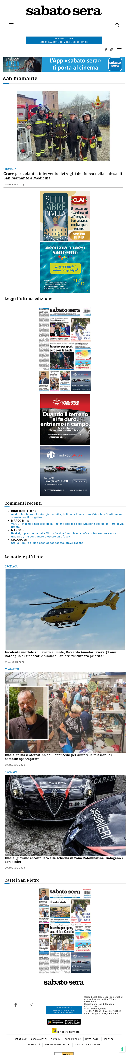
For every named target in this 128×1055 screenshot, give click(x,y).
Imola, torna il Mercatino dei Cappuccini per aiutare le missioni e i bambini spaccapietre (58, 757)
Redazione (20, 1039)
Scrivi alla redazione (87, 1044)
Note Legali (92, 1039)
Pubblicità (34, 1044)
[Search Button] (112, 23)
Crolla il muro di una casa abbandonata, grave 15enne (47, 543)
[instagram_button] (112, 50)
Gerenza (109, 1039)
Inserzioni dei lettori (57, 1044)
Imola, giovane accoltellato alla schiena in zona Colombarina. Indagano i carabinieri (64, 860)
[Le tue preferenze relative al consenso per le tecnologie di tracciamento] (122, 1049)
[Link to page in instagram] (31, 1004)
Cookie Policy (73, 1039)
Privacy (56, 1039)
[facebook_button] (106, 50)
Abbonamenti (39, 1039)
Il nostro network (68, 1031)
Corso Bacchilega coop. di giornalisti (103, 997)
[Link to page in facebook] (15, 1004)
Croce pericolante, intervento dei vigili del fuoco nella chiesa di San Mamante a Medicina (63, 176)
